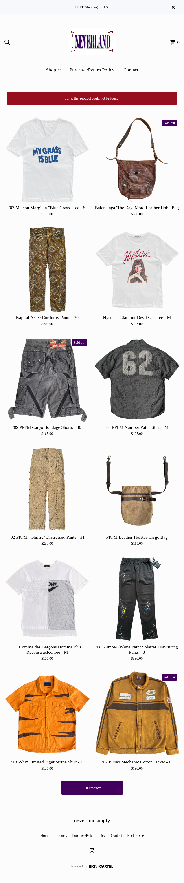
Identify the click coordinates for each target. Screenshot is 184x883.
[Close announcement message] (173, 7)
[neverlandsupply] (92, 41)
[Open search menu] (7, 42)
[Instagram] (92, 850)
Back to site (135, 835)
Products (61, 835)
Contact (130, 69)
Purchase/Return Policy (92, 69)
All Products (92, 788)
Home (44, 835)
